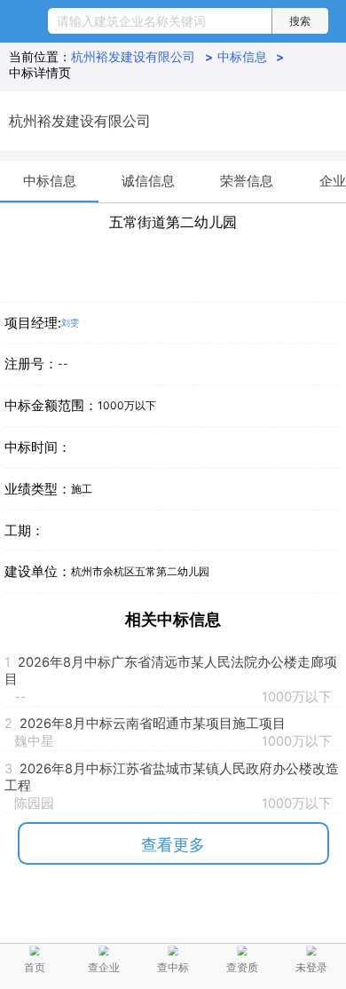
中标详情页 (40, 73)
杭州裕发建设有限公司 (141, 57)
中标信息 (250, 57)
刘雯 (70, 322)
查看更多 (173, 844)
